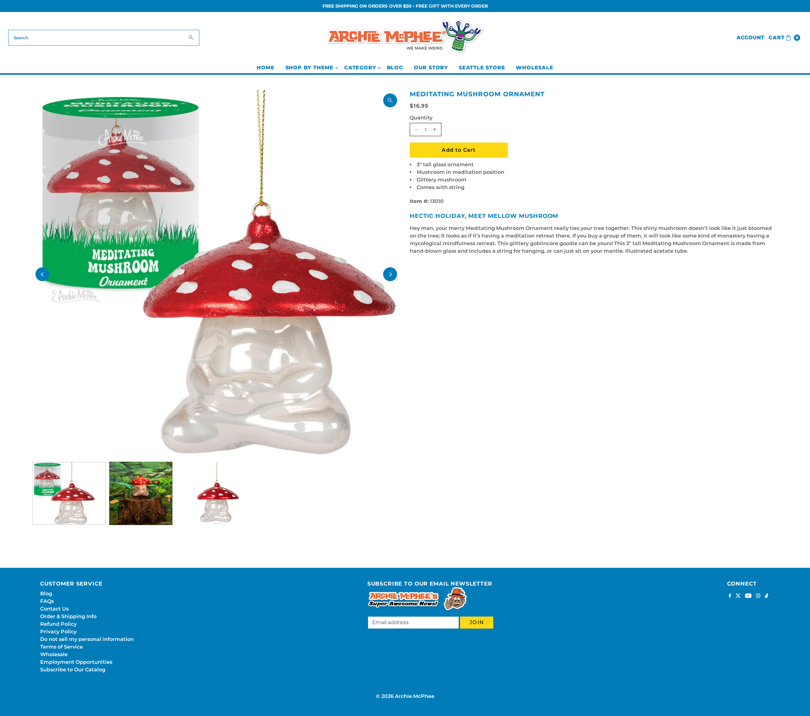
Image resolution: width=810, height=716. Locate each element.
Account (750, 38)
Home (265, 68)
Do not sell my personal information (87, 639)
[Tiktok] (766, 596)
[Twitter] (738, 596)
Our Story (431, 68)
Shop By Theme (309, 68)
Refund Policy (58, 624)
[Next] (390, 274)
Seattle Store (482, 68)
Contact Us (54, 609)
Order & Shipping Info (68, 616)
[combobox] (104, 38)
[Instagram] (758, 596)
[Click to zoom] (390, 100)
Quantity (421, 118)
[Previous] (42, 274)
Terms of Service (61, 647)
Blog (395, 68)
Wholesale (534, 68)
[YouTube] (748, 596)
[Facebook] (730, 596)
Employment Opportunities (76, 662)
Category (360, 68)
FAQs (47, 601)
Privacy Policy (58, 632)
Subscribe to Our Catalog (72, 670)
